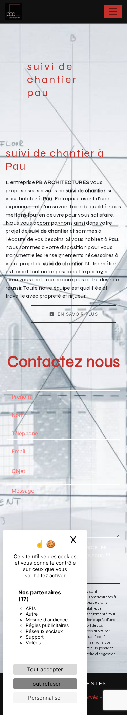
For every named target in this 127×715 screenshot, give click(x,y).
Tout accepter (45, 669)
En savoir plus (77, 314)
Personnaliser (45, 697)
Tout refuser (45, 683)
